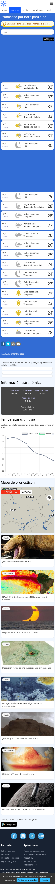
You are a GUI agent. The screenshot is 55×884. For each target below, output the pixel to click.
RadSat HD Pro (30, 861)
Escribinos (5, 854)
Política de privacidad (27, 880)
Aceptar (45, 880)
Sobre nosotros (8, 851)
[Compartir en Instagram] (13, 343)
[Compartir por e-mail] (18, 343)
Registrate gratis (8, 861)
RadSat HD (28, 857)
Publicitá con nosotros (11, 857)
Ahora (4, 10)
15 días (26, 10)
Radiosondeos (30, 864)
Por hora (15, 10)
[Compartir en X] (8, 343)
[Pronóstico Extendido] (3, 3)
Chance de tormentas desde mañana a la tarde (29, 23)
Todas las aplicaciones (34, 851)
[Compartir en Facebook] (3, 343)
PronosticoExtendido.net (35, 854)
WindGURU (38, 10)
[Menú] (51, 3)
